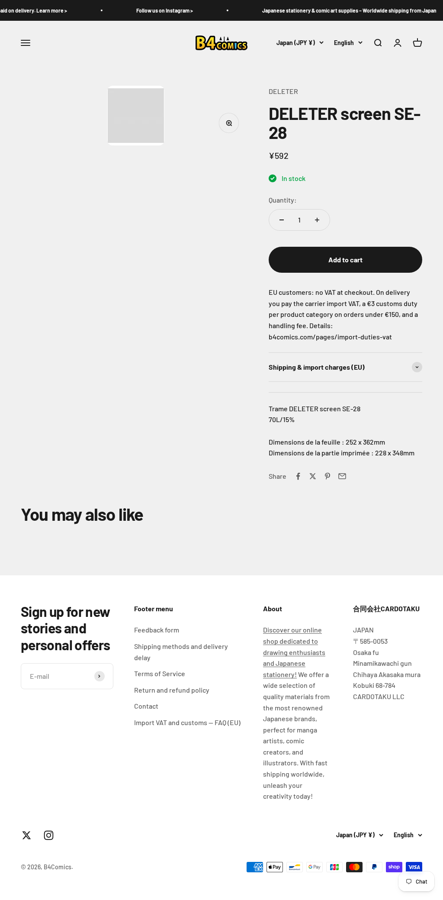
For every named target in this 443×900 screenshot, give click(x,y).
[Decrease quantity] (281, 220)
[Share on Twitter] (312, 476)
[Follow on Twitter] (26, 835)
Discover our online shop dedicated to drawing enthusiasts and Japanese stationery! (294, 652)
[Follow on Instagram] (49, 835)
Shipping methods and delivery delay (181, 651)
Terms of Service (159, 673)
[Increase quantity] (317, 220)
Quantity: (283, 200)
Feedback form (156, 630)
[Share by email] (342, 476)
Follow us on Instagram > (153, 10)
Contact (146, 706)
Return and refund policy (171, 690)
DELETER (283, 91)
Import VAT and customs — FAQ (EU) (187, 722)
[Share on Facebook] (298, 476)
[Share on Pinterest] (327, 476)
